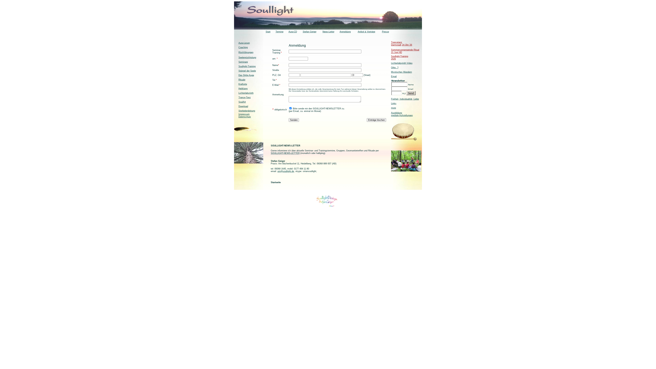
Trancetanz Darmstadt (396, 43)
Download (243, 106)
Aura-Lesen (244, 43)
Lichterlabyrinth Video (401, 63)
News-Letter (328, 31)
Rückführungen (245, 52)
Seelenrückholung (247, 57)
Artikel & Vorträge (366, 31)
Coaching (243, 47)
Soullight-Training (247, 66)
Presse (385, 31)
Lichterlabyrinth (246, 93)
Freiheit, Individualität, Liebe (405, 99)
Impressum (244, 114)
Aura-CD (293, 31)
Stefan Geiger (309, 31)
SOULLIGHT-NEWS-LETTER (285, 153)
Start (268, 31)
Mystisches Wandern (401, 72)
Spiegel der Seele (247, 71)
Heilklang (243, 88)
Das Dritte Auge (246, 75)
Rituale (241, 79)
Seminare (243, 62)
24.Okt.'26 (407, 45)
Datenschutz (244, 116)
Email (394, 76)
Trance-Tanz (244, 97)
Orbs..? (394, 67)
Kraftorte (242, 84)
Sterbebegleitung (246, 111)
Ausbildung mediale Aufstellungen (402, 114)
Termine (279, 31)
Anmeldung (345, 31)
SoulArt (242, 102)
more (393, 108)
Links (393, 103)
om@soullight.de (285, 171)
